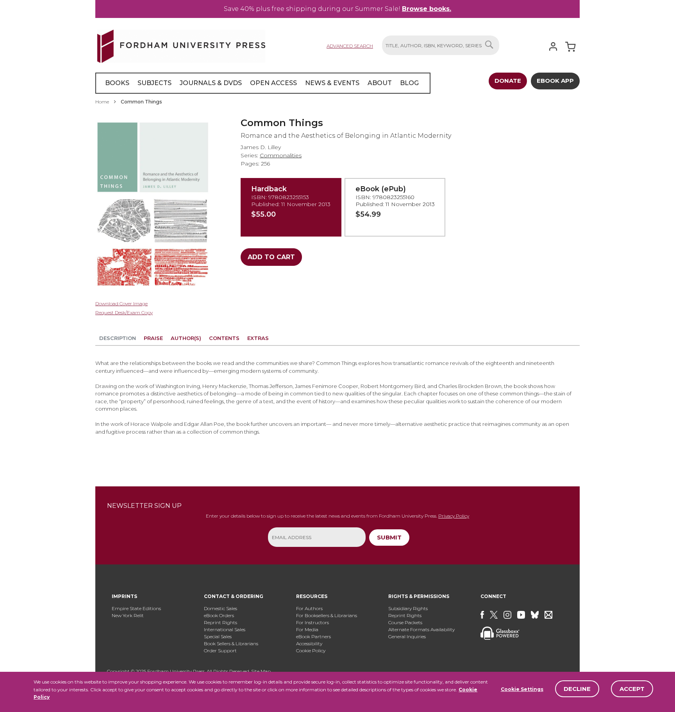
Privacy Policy (453, 516)
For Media (307, 629)
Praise (153, 338)
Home (102, 102)
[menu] (262, 83)
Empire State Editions (136, 608)
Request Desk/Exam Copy (124, 312)
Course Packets (405, 622)
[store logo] (181, 45)
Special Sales (218, 636)
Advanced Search (350, 46)
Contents (224, 338)
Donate (508, 80)
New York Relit (128, 615)
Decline (577, 688)
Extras (258, 338)
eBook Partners (313, 636)
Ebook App (555, 80)
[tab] (117, 339)
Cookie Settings (522, 689)
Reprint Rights (220, 622)
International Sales (224, 629)
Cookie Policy (310, 650)
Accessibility (309, 643)
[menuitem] (117, 83)
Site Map (261, 671)
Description (117, 338)
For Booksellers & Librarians (326, 615)
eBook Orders (219, 615)
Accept (632, 688)
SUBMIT (389, 537)
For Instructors (312, 622)
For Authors (309, 608)
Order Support (220, 650)
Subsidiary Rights (408, 608)
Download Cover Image (121, 303)
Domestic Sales (220, 608)
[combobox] (440, 45)
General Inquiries (407, 636)
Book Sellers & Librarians (231, 643)
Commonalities (281, 155)
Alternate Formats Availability (421, 629)
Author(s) (186, 338)
